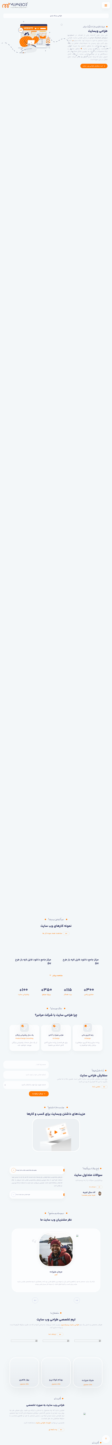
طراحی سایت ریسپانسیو (70, 1324)
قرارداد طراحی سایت (43, 1423)
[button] (56, 1132)
